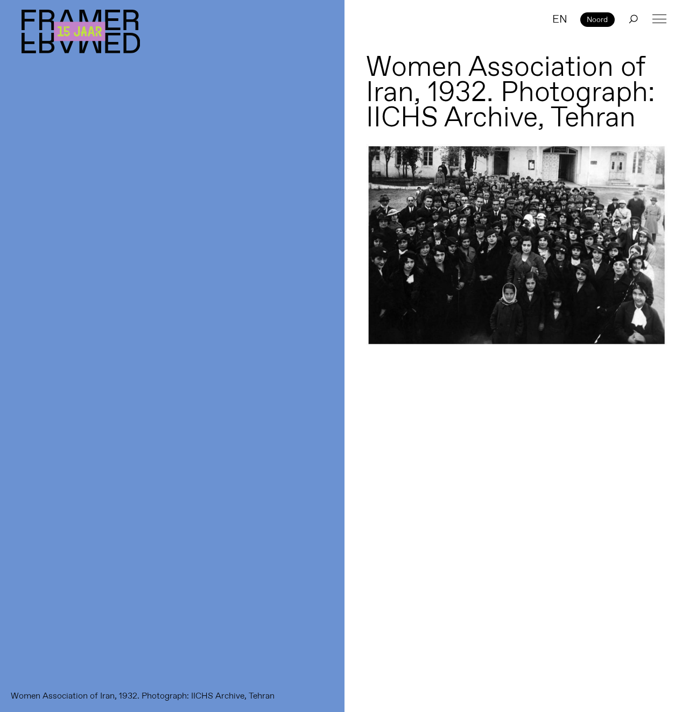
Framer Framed (81, 31)
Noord (597, 19)
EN (559, 19)
